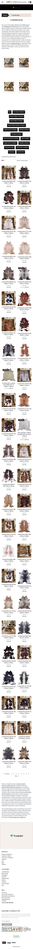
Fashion (4, 880)
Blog (3, 862)
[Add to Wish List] (14, 170)
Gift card (4, 859)
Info (3, 861)
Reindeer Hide (5, 878)
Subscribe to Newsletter (11, 911)
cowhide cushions (15, 43)
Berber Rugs (5, 873)
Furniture (4, 881)
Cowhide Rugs (5, 871)
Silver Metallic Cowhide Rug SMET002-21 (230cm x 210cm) (24, 434)
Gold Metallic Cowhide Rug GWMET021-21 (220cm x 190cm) (8, 384)
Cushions (4, 876)
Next (16, 776)
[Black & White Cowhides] (24, 63)
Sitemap (4, 864)
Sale (3, 885)
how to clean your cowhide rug (17, 817)
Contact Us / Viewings (7, 857)
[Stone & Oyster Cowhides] (9, 63)
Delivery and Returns (7, 854)
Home (5, 15)
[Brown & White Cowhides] (9, 87)
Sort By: (18, 160)
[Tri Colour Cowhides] (24, 87)
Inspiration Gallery (6, 856)
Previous (7, 773)
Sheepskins (4, 875)
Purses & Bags (5, 883)
